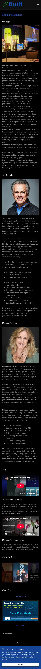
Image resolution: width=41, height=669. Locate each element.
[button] (38, 4)
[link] (12, 4)
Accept (20, 664)
